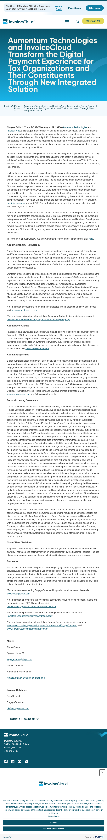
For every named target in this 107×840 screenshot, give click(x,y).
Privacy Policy (8, 837)
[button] (102, 772)
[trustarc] (99, 837)
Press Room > (17, 108)
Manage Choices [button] (53, 816)
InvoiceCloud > (10, 107)
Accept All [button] (53, 822)
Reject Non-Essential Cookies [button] (53, 829)
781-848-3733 (11, 751)
